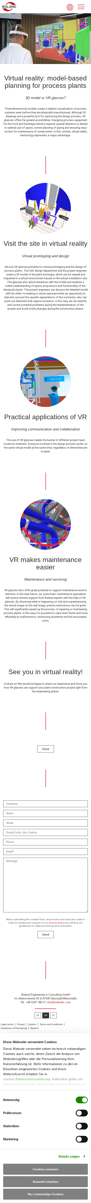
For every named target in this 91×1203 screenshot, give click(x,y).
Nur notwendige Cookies (45, 1194)
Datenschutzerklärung (32, 1079)
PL (53, 1015)
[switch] (82, 1113)
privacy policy (57, 922)
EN (45, 1015)
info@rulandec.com (59, 1002)
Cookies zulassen (45, 1169)
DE (37, 1015)
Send (45, 934)
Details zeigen (69, 1156)
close (45, 749)
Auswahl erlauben (46, 1181)
